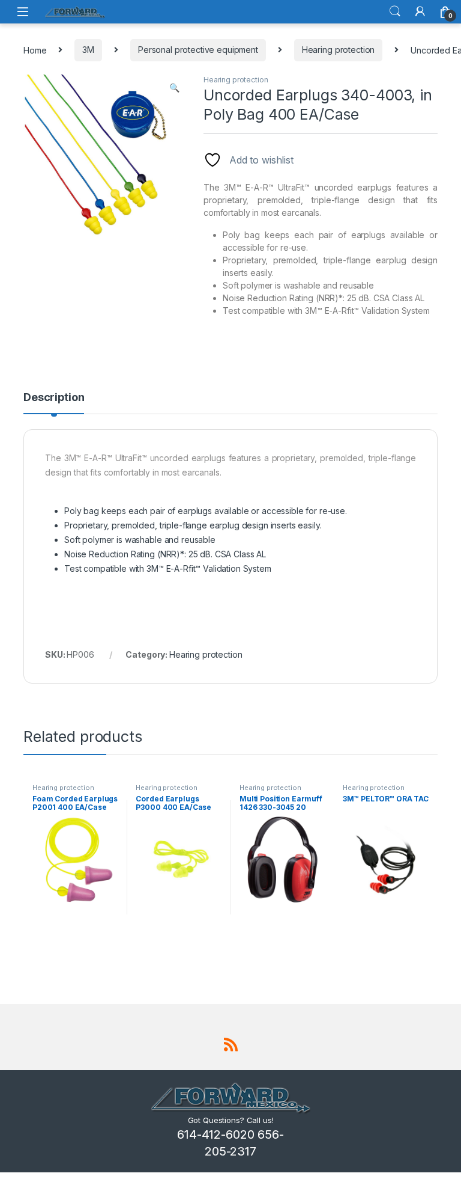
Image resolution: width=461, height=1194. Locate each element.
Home (34, 49)
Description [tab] (53, 397)
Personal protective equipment (198, 49)
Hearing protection (338, 49)
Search (395, 11)
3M (88, 49)
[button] (174, 88)
